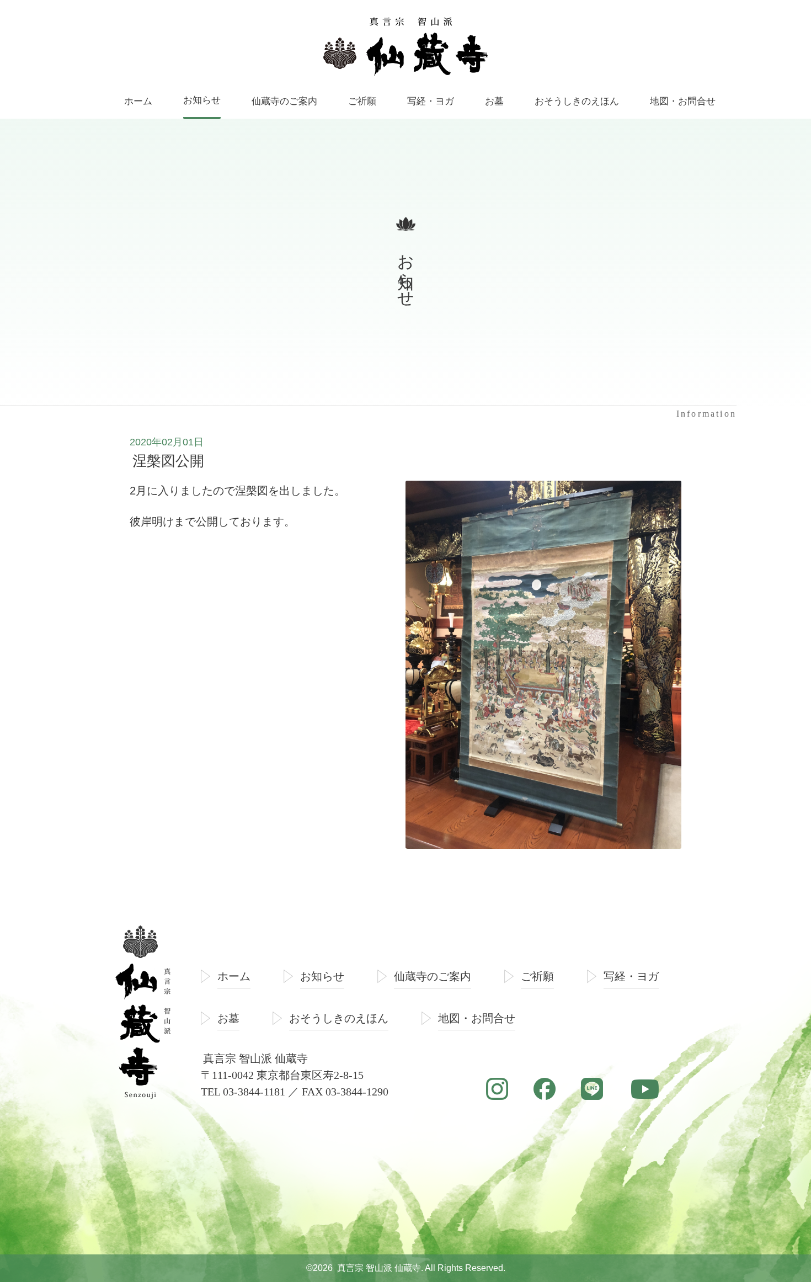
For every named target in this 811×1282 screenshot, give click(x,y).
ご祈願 (537, 976)
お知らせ (322, 976)
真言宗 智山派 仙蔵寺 (379, 1268)
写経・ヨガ (631, 976)
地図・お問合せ (476, 1018)
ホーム (233, 976)
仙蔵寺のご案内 (432, 976)
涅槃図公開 (168, 461)
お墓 (228, 1018)
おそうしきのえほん (338, 1018)
